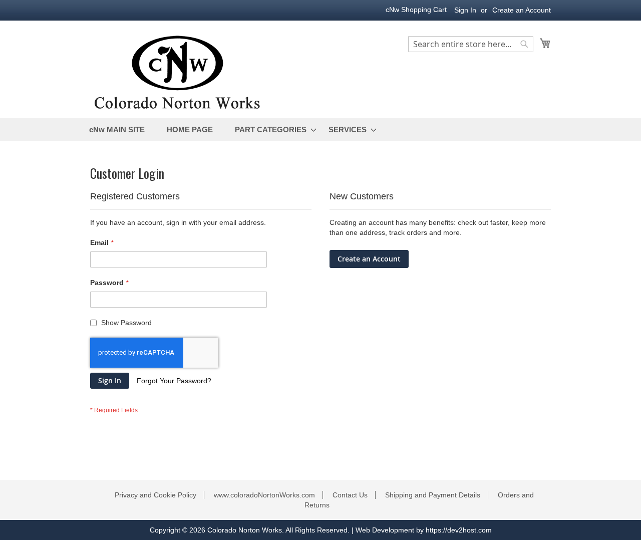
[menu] (320, 129)
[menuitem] (273, 129)
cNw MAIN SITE (117, 129)
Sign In (465, 10)
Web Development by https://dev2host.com (424, 530)
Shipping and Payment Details (432, 495)
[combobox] (470, 44)
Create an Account (521, 10)
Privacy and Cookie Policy (155, 495)
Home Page (190, 129)
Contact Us (350, 495)
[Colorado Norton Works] (177, 70)
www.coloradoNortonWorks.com (264, 495)
